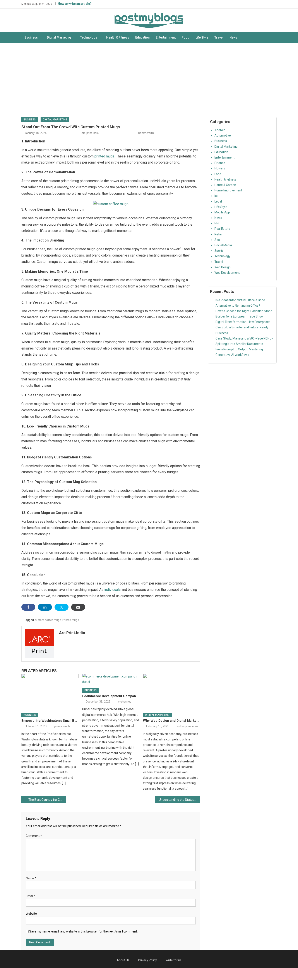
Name (31, 878)
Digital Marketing (59, 37)
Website (31, 913)
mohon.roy (124, 701)
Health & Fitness (117, 37)
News (233, 37)
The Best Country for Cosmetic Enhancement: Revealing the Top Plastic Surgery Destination (47, 799)
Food (185, 37)
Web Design (222, 267)
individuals (113, 590)
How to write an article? (75, 3)
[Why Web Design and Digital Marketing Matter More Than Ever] (171, 692)
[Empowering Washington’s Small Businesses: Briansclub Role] (50, 692)
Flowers (219, 168)
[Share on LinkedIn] (45, 607)
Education (142, 37)
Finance (219, 163)
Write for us (174, 960)
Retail (218, 234)
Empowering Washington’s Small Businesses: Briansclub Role (50, 721)
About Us (123, 960)
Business (31, 37)
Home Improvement (228, 190)
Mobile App (222, 212)
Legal (218, 201)
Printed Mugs (70, 620)
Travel (218, 37)
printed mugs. (104, 156)
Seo (217, 240)
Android (219, 130)
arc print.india (90, 133)
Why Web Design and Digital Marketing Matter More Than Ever (171, 721)
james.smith (62, 726)
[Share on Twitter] (62, 607)
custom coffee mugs (47, 620)
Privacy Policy (147, 960)
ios (216, 196)
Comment (34, 836)
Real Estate (222, 228)
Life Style (201, 37)
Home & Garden (225, 185)
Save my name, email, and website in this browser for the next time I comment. (83, 931)
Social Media (223, 245)
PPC (217, 223)
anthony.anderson (188, 726)
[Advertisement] (149, 79)
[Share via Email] (78, 607)
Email (31, 896)
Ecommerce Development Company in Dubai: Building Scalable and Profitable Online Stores (110, 696)
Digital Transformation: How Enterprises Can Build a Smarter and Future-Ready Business (243, 327)
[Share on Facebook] (28, 607)
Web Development (227, 272)
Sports (219, 250)
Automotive (222, 135)
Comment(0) (146, 133)
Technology (88, 37)
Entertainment (166, 37)
